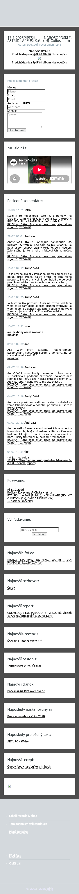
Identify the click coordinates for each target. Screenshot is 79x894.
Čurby (11, 587)
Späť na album (42, 54)
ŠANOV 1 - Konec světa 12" (24, 641)
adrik (49, 888)
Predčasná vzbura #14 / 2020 (26, 716)
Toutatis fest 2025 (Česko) (24, 666)
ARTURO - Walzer (18, 741)
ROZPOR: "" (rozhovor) (39, 226)
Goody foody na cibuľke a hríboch (29, 766)
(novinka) (13, 335)
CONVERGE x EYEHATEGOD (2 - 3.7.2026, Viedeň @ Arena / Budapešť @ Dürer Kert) (39, 615)
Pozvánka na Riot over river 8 (26, 691)
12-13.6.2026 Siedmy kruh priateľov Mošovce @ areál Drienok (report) (39, 462)
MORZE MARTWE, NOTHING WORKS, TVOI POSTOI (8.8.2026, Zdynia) (39, 561)
